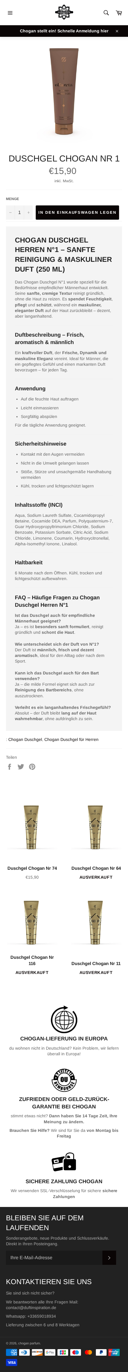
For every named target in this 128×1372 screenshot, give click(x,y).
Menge (12, 199)
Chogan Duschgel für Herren (71, 739)
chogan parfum (29, 1343)
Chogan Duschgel (25, 739)
